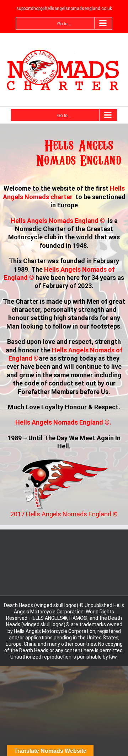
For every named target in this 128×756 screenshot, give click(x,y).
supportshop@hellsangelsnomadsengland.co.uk (64, 8)
